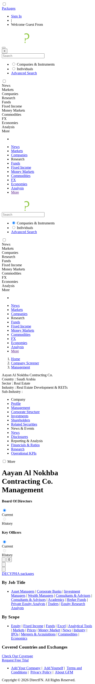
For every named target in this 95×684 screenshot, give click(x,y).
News (15, 147)
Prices (31, 630)
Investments (19, 416)
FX (13, 180)
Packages (8, 8)
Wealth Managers (40, 595)
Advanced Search (24, 73)
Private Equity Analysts (28, 604)
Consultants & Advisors (73, 595)
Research (17, 449)
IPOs (14, 634)
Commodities (20, 176)
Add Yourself (53, 668)
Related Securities (24, 424)
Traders (53, 604)
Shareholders (20, 420)
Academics (56, 600)
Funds (15, 163)
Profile (16, 404)
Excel (61, 626)
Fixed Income (21, 167)
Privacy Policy (41, 672)
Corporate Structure (25, 412)
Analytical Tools (80, 626)
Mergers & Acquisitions (38, 634)
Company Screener (25, 363)
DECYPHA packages (18, 574)
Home (15, 359)
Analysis (17, 188)
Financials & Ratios (25, 445)
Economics (19, 638)
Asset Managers (22, 591)
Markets (17, 151)
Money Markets (22, 172)
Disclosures (19, 437)
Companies (19, 155)
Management (20, 367)
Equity (16, 626)
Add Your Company (26, 668)
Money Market (49, 630)
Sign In (16, 16)
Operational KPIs (23, 453)
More (15, 192)
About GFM (64, 672)
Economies (19, 184)
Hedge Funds (76, 600)
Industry (80, 630)
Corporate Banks (49, 591)
